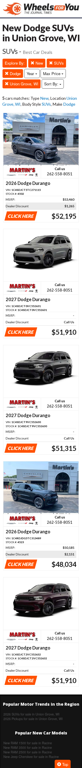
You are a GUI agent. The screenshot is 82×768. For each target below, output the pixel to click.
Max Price (52, 73)
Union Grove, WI (23, 84)
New (38, 63)
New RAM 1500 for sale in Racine (27, 743)
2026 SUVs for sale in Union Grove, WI (31, 714)
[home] (41, 9)
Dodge (15, 73)
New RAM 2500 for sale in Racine (27, 752)
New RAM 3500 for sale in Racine (27, 747)
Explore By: (15, 63)
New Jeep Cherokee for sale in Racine (31, 756)
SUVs (58, 63)
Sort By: (51, 84)
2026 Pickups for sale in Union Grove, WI (33, 718)
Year (31, 73)
